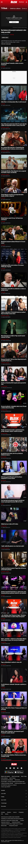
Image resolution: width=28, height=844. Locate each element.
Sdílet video (5, 37)
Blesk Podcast (4, 433)
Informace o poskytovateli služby (20, 27)
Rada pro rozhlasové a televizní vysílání (14, 835)
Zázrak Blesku (4, 386)
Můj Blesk (21, 2)
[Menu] (1, 2)
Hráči (2, 503)
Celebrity (12, 34)
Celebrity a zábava (5, 127)
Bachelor (3, 734)
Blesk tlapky (3, 456)
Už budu (3, 595)
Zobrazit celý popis (6, 43)
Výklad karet (4, 526)
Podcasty (3, 618)
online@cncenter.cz (5, 833)
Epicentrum (3, 480)
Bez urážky (3, 758)
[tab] (5, 8)
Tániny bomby (4, 409)
